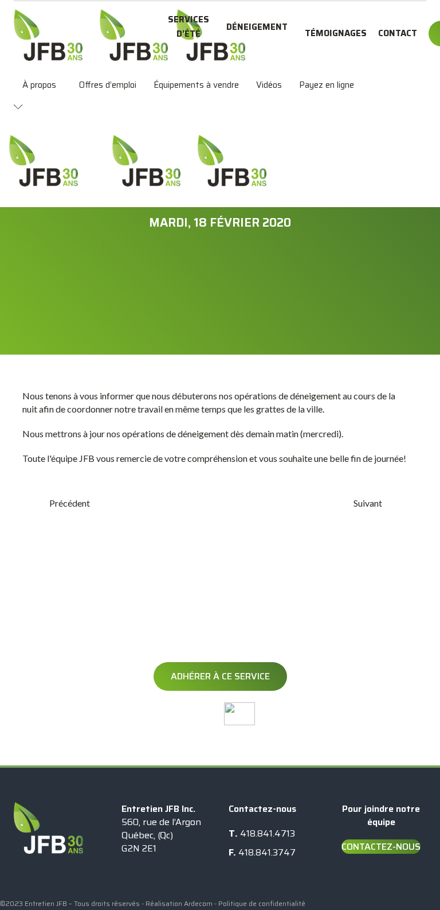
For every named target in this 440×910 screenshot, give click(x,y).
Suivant (367, 502)
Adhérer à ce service (220, 676)
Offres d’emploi (107, 85)
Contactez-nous (381, 846)
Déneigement (257, 27)
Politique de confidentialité (261, 903)
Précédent (69, 502)
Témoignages (336, 33)
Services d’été (188, 27)
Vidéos (269, 85)
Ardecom (198, 903)
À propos (39, 85)
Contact (397, 33)
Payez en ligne (326, 85)
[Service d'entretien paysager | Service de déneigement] (48, 35)
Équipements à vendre (196, 85)
